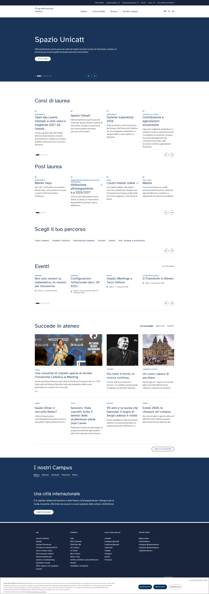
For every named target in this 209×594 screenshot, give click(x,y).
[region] (104, 585)
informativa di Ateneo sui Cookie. (35, 592)
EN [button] (173, 11)
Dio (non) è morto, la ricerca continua (120, 375)
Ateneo (84, 11)
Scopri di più (42, 68)
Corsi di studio (99, 11)
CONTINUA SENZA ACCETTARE (198, 580)
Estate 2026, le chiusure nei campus (157, 410)
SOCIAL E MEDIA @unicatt (112, 532)
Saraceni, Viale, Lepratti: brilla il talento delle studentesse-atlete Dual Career (83, 415)
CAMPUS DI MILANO (44, 512)
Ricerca (114, 11)
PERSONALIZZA (175, 587)
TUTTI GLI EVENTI (168, 266)
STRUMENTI (73, 532)
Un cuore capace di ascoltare (156, 375)
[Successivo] (94, 76)
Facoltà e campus (130, 11)
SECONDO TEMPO (144, 532)
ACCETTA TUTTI (145, 587)
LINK (37, 532)
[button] (165, 11)
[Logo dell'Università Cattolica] (45, 11)
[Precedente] (89, 76)
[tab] (35, 76)
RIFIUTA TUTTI (160, 587)
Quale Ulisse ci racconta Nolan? (46, 410)
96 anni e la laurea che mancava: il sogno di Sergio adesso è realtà (122, 411)
